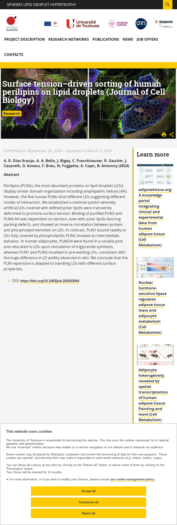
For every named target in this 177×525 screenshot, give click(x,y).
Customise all (88, 502)
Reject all (88, 513)
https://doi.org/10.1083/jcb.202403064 (49, 281)
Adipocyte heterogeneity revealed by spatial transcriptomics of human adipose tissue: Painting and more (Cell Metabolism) (153, 394)
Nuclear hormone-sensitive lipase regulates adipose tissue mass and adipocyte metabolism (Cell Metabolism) (153, 307)
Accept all (89, 491)
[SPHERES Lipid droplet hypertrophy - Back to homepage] (12, 22)
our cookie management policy (132, 479)
